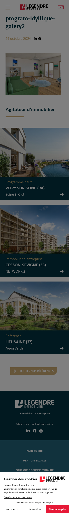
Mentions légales (34, 460)
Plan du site (34, 451)
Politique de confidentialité (35, 470)
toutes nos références (36, 371)
